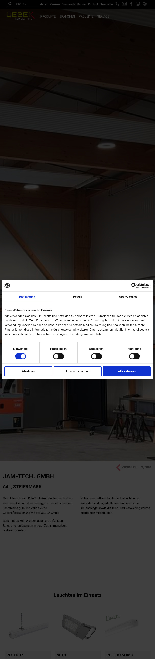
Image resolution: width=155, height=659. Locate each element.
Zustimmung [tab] (27, 296)
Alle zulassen (127, 371)
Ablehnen (28, 371)
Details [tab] (77, 296)
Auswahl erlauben (77, 371)
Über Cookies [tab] (128, 296)
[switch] (58, 356)
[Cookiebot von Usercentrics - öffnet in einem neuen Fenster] (134, 285)
